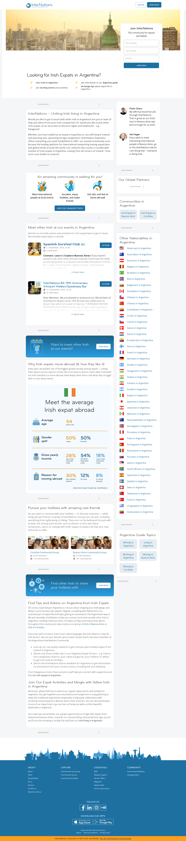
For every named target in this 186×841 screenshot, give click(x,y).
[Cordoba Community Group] (49, 548)
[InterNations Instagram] (96, 807)
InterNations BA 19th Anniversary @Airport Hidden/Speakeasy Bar (65, 284)
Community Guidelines (136, 771)
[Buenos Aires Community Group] (92, 548)
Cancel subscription (101, 788)
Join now (141, 65)
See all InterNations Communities (115, 838)
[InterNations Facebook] (83, 807)
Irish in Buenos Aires (94, 624)
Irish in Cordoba (36, 627)
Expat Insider (99, 785)
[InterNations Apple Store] (82, 822)
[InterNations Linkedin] (89, 807)
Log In (141, 5)
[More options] (99, 104)
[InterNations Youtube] (103, 807)
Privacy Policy (105, 833)
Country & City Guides (69, 778)
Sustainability (33, 778)
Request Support (100, 775)
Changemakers (133, 775)
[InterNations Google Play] (103, 822)
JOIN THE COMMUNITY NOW (70, 208)
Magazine (98, 782)
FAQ (95, 771)
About (30, 771)
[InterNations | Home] (38, 5)
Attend (105, 245)
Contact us (32, 788)
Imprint (78, 833)
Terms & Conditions (90, 833)
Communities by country (70, 771)
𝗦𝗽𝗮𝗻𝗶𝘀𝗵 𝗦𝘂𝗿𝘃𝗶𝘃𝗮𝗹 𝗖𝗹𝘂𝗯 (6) (64, 244)
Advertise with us (34, 792)
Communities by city (69, 775)
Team (30, 775)
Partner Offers (99, 778)
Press (30, 782)
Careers (31, 785)
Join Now (154, 5)
